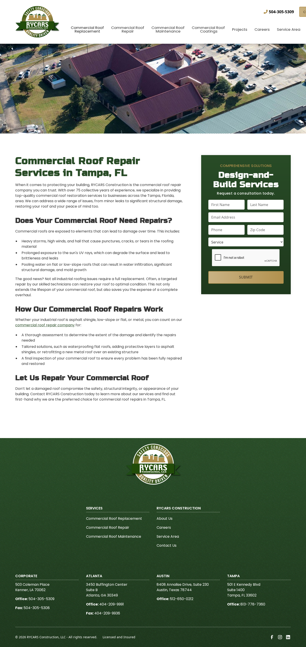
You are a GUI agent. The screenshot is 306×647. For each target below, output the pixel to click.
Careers (164, 527)
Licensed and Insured (119, 637)
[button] (87, 30)
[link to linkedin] (288, 637)
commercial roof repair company (45, 325)
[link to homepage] (37, 22)
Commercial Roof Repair (107, 527)
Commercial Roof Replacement (114, 518)
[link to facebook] (272, 637)
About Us (164, 518)
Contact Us (167, 545)
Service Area (168, 536)
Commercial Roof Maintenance (113, 536)
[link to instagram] (280, 637)
